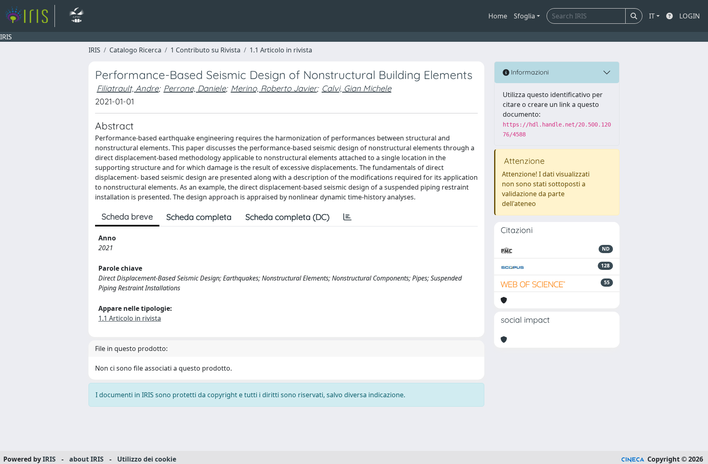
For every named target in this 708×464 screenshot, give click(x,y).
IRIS (94, 49)
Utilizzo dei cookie (146, 459)
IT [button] (652, 15)
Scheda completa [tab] (198, 217)
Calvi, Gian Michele (356, 88)
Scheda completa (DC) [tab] (287, 217)
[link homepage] (30, 16)
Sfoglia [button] (524, 15)
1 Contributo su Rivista (205, 49)
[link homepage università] (76, 16)
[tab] (347, 217)
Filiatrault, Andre (128, 88)
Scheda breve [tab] (127, 216)
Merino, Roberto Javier (274, 88)
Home (497, 15)
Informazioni (529, 72)
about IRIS (86, 459)
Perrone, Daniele (194, 88)
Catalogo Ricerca (135, 49)
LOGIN (689, 15)
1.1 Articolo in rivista (281, 49)
